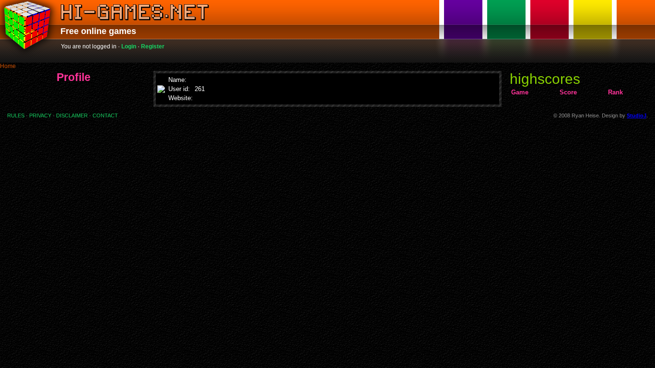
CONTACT (105, 115)
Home (8, 66)
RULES (15, 115)
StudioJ (636, 115)
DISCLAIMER (72, 115)
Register (152, 46)
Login (128, 46)
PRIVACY (40, 115)
